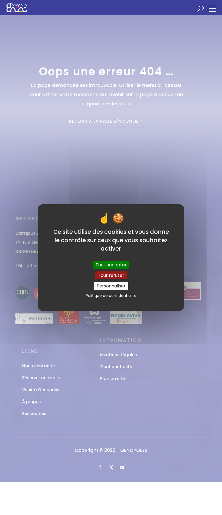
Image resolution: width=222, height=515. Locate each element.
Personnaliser (111, 286)
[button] (214, 8)
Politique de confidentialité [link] (111, 295)
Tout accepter (111, 264)
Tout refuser (111, 275)
